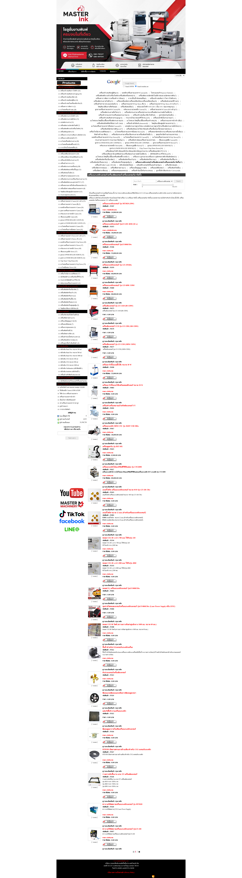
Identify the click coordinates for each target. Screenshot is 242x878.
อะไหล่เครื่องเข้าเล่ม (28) (68, 110)
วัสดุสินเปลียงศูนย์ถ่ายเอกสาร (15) (71, 192)
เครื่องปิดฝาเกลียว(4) (100, 170)
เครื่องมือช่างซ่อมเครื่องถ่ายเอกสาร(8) (141, 140)
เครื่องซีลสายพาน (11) (67, 318)
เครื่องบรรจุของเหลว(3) (119, 170)
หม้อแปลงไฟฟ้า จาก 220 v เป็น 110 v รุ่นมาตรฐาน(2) (155, 107)
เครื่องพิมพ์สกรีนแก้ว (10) (68, 293)
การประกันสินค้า (65, 409)
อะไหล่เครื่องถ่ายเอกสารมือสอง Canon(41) (106, 126)
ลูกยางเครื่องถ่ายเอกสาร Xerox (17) (71, 245)
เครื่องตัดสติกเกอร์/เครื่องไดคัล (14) (71, 128)
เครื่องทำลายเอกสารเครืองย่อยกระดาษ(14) (113, 115)
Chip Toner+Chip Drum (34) (69, 261)
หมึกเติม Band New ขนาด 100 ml (70, 349)
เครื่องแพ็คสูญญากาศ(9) (138, 168)
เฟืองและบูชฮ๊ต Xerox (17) (68, 251)
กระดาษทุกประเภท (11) (67, 195)
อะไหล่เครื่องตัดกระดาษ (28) (69, 141)
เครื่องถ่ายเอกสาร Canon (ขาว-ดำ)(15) (163, 109)
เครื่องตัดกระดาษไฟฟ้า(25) (103, 101)
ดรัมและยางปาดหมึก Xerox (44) (70, 248)
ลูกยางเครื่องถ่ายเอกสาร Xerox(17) (165, 143)
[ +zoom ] (94, 217)
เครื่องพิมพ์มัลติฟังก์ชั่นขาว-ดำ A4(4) (110, 123)
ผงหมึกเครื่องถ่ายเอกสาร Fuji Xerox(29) (106, 137)
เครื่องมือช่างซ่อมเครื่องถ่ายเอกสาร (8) (72, 188)
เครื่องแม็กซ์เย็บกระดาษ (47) (69, 160)
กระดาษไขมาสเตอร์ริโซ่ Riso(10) (138, 118)
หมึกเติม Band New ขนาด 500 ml (70, 352)
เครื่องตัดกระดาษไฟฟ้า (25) (69, 116)
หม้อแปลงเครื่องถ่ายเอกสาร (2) (70, 283)
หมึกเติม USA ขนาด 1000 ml (69, 365)
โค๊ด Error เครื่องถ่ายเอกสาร (69, 393)
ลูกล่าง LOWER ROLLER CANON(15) (108, 143)
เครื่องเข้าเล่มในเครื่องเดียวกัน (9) (71, 103)
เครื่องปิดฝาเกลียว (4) (67, 334)
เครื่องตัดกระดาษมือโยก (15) (69, 119)
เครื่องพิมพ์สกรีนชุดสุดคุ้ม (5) (69, 305)
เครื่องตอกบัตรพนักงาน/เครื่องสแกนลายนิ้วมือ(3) (165, 132)
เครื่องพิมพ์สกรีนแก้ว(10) (127, 159)
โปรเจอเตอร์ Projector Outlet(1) (162, 93)
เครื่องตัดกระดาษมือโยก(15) (110, 112)
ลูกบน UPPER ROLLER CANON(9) (137, 143)
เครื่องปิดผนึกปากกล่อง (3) (68, 340)
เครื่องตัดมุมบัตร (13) (67, 132)
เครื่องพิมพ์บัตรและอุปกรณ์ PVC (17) (72, 182)
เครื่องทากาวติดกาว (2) (68, 106)
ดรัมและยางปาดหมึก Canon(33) (135, 109)
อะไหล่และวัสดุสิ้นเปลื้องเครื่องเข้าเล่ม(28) (142, 121)
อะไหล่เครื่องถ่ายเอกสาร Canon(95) (136, 137)
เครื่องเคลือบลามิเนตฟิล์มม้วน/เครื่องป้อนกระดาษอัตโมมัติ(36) (124, 154)
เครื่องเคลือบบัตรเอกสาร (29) (69, 154)
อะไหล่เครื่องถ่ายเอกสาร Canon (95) (71, 226)
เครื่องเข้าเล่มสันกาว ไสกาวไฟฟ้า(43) (163, 98)
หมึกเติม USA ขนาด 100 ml (69, 359)
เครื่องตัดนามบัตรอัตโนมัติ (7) (70, 125)
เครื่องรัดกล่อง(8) (171, 165)
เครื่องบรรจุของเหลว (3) (68, 327)
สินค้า (66, 75)
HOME (61, 71)
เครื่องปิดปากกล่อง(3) (99, 168)
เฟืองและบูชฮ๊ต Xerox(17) (135, 146)
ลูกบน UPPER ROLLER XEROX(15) (160, 146)
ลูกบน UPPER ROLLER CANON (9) (72, 220)
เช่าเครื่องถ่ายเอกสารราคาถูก (69, 403)
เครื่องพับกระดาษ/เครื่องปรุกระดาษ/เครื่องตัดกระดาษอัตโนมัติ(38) (148, 112)
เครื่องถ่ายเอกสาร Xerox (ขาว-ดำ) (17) (72, 236)
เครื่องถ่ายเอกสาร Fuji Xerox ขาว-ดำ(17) (163, 104)
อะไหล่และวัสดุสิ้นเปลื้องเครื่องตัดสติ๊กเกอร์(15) (112, 157)
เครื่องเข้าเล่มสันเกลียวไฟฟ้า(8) (144, 115)
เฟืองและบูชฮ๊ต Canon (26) (68, 217)
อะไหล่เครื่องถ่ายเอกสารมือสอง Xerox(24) (130, 132)
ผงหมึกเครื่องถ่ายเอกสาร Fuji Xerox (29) (73, 242)
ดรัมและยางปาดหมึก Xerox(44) (111, 146)
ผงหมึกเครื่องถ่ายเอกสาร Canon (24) (71, 207)
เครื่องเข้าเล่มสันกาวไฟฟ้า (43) (70, 91)
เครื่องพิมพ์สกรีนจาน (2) (68, 296)
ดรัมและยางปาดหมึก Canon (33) (70, 214)
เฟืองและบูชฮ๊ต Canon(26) (168, 140)
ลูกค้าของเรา (64, 406)
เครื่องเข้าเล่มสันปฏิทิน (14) (69, 100)
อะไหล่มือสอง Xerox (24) (68, 267)
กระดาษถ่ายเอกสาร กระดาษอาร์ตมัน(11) (110, 140)
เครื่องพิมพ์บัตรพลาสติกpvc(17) (111, 129)
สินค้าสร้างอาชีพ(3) (101, 134)
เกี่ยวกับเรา (72, 72)
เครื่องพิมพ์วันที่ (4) (66, 330)
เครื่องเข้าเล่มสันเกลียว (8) (68, 97)
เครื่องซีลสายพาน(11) (118, 168)
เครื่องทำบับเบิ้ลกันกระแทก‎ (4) (70, 337)
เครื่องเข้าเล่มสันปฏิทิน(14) (108, 93)
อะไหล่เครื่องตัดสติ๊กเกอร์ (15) (69, 144)
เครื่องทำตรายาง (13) (67, 163)
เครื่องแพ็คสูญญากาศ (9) (68, 321)
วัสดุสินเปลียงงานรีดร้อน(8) (107, 107)
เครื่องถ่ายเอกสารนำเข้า (67, 397)
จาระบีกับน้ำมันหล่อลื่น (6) (68, 147)
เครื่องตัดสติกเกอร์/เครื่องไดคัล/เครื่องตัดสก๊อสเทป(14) (115, 96)
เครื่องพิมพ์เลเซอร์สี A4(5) (169, 101)
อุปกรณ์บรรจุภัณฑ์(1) (166, 115)
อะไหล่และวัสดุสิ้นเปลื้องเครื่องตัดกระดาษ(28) (106, 121)
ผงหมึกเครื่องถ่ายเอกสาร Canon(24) (134, 93)
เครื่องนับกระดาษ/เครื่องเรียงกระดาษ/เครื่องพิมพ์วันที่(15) (132, 134)
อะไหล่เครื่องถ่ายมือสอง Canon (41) (71, 229)
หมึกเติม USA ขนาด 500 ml (69, 362)
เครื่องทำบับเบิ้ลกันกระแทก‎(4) (142, 170)
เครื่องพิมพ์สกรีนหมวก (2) (68, 302)
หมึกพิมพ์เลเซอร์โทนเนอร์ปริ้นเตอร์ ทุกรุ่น (73, 381)
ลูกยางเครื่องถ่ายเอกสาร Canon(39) (107, 109)
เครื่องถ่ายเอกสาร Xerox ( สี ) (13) (71, 239)
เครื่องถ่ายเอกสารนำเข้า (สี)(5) (171, 121)
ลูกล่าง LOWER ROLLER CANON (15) (72, 223)
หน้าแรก (60, 75)
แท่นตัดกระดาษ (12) (67, 122)
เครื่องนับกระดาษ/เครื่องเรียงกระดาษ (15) (73, 179)
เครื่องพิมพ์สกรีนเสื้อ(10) (168, 159)
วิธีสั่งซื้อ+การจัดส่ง (88, 72)
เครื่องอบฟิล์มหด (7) (66, 324)
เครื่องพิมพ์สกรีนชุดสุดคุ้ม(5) (121, 162)
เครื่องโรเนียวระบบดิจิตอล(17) (100, 132)
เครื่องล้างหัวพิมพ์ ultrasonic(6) (137, 123)
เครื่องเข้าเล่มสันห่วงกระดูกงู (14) (71, 94)
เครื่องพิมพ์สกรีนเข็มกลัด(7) (105, 159)
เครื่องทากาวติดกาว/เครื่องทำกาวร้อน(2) (110, 98)
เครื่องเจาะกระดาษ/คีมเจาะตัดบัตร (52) (73, 135)
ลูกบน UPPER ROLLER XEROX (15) (72, 255)
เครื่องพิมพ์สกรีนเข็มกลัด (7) (69, 289)
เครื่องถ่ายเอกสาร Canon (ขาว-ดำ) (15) (72, 201)
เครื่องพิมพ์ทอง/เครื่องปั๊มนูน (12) (70, 169)
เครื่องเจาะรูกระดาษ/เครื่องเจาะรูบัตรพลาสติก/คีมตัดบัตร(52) (155, 157)
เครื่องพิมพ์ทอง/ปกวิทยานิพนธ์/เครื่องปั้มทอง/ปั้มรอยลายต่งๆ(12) (149, 129)
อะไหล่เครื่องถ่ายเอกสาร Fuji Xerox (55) (73, 264)
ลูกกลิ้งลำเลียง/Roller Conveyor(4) (168, 170)
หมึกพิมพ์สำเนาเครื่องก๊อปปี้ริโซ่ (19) (72, 277)
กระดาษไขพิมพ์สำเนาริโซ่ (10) (70, 280)
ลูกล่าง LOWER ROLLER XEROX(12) (123, 148)
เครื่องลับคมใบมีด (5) (67, 173)
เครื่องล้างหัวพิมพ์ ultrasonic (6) (70, 375)
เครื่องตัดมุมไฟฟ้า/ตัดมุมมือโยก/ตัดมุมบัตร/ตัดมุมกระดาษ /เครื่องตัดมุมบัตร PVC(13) (136, 151)
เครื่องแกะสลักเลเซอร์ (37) (68, 138)
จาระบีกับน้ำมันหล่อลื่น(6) (137, 98)
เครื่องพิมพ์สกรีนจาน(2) (148, 159)
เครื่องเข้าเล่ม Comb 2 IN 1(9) (105, 165)
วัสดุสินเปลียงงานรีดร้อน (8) (69, 308)
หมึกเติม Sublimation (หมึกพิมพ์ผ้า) (71, 368)
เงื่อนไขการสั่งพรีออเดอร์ (67, 400)
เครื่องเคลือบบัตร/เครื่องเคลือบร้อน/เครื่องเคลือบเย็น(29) (137, 101)
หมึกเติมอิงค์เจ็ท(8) (126, 165)
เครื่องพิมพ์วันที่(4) (174, 168)
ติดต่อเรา (113, 72)
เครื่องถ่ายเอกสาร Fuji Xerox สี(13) (133, 104)
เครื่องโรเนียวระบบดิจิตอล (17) (70, 274)
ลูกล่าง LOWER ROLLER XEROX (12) (72, 258)
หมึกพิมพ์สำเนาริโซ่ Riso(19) (160, 154)
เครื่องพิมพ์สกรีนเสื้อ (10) (68, 299)
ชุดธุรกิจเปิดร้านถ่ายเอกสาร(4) (167, 134)
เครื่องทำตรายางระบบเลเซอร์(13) (106, 104)
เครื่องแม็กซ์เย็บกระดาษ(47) (163, 118)
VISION (103, 71)
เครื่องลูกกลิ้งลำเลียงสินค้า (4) (69, 343)
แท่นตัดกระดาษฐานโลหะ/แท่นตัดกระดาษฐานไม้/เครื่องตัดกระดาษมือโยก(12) (153, 126)
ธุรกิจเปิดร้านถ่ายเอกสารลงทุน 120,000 (72, 387)
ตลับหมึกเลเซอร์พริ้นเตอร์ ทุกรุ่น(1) (149, 165)
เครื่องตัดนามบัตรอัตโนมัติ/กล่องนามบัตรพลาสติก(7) (157, 96)
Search (178, 181)
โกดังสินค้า (61, 79)
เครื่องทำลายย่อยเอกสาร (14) (69, 176)
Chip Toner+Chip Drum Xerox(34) (151, 148)
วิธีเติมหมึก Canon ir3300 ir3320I (70, 390)
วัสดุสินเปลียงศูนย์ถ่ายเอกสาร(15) (163, 123)
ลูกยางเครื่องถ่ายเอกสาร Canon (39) (71, 210)
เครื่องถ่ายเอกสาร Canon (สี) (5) (70, 204)
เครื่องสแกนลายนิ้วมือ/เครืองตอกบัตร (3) (73, 185)
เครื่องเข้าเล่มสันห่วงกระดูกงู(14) (110, 118)
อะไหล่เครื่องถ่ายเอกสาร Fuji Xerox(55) (166, 137)
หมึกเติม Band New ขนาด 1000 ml (71, 356)
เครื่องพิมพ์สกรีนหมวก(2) (99, 162)
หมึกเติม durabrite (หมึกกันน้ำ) (70, 371)
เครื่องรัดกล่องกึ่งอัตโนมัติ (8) (69, 315)
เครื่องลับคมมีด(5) (127, 107)
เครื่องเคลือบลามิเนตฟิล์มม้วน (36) (71, 157)
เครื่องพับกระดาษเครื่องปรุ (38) (70, 166)
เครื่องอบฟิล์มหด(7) (157, 168)
